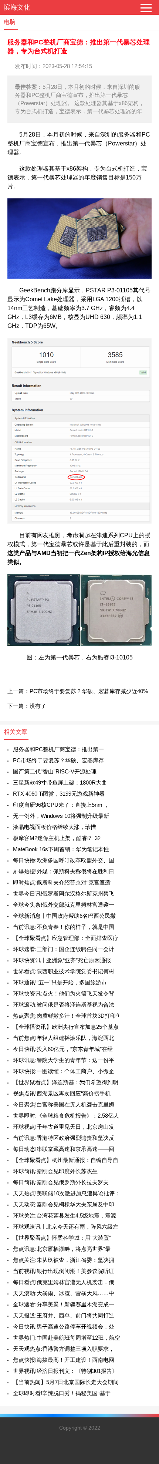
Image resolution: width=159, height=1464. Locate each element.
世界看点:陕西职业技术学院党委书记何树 (63, 971)
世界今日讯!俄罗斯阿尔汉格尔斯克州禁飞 (63, 893)
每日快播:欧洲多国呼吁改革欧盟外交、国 (63, 860)
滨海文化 (17, 7)
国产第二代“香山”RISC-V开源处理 (55, 771)
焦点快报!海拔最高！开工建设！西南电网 (63, 1360)
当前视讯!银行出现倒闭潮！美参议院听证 (63, 1271)
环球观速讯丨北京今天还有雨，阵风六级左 (65, 1226)
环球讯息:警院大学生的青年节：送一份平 (63, 1060)
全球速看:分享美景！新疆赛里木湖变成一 (63, 1304)
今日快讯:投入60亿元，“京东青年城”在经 (63, 1049)
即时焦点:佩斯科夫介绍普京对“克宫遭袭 (62, 882)
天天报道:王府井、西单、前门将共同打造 (63, 1315)
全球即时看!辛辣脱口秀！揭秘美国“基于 (62, 1393)
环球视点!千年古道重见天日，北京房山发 (63, 1127)
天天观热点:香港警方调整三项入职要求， (63, 1349)
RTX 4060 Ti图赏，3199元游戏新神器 (59, 793)
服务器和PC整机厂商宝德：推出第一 (58, 749)
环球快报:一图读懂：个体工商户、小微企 (63, 1071)
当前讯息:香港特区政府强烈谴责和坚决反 (63, 1138)
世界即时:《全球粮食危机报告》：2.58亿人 (66, 1115)
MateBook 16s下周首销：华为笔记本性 (61, 849)
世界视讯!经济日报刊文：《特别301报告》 (65, 1371)
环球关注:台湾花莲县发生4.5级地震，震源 (64, 1215)
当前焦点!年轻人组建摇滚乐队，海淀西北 (63, 1038)
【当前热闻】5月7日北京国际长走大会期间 (66, 1382)
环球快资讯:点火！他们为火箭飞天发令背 (63, 993)
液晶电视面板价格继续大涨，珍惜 (54, 827)
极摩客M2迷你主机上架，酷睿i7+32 (57, 838)
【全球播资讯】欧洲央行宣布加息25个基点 (66, 1027)
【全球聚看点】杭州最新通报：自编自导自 (65, 1160)
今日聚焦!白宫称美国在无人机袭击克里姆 (63, 1104)
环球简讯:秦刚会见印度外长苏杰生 (55, 1171)
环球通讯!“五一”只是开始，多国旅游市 (60, 982)
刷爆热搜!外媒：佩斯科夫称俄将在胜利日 (63, 871)
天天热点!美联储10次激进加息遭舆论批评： (66, 1193)
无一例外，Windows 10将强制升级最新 (61, 816)
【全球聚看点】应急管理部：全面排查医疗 (65, 938)
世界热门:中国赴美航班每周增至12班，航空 (66, 1337)
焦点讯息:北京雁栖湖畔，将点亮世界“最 (62, 1249)
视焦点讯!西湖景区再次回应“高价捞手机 (62, 1093)
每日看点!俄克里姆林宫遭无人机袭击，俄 (63, 1282)
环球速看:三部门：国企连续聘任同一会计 (63, 949)
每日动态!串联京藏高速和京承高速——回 (63, 1149)
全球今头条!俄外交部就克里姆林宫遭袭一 (63, 904)
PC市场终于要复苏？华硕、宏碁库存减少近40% (89, 691)
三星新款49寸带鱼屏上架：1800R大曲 (60, 782)
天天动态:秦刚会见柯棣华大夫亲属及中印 (63, 1204)
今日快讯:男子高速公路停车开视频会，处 (63, 1326)
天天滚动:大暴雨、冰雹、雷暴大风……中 (63, 1293)
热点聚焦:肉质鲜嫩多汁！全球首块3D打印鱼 (67, 1016)
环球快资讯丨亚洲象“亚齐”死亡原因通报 (62, 960)
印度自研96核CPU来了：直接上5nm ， (61, 805)
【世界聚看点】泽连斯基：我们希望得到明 (65, 1082)
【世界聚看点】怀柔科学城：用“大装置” (62, 1238)
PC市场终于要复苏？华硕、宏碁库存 (58, 760)
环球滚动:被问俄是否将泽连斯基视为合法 (63, 1004)
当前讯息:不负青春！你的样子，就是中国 (63, 927)
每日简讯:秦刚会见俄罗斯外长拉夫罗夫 (61, 1182)
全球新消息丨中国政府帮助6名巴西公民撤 (64, 916)
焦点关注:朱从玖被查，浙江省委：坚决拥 (63, 1260)
